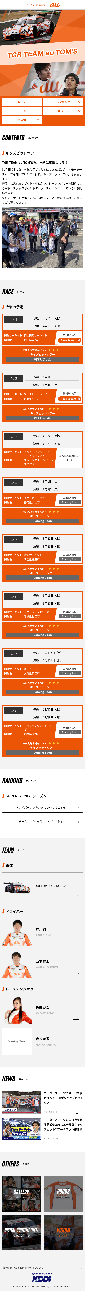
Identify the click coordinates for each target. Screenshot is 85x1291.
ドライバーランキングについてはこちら (41, 807)
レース (22, 102)
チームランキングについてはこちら (41, 821)
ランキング (63, 102)
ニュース (63, 111)
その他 (22, 120)
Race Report (68, 340)
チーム (22, 111)
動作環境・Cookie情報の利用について (22, 1267)
